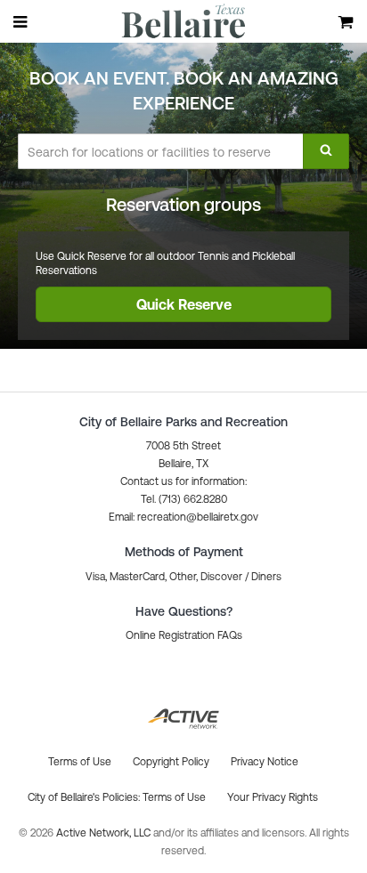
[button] (183, 517)
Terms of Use (174, 797)
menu (21, 21)
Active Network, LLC (104, 833)
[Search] (326, 151)
